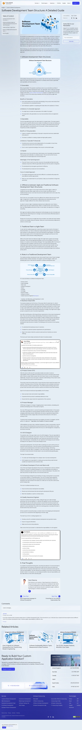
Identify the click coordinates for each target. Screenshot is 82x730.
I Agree (4, 727)
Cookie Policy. (10, 726)
